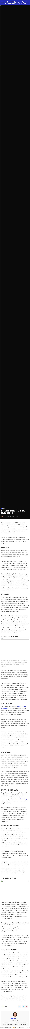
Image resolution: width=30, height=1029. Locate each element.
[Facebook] (19, 1006)
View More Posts (15, 1020)
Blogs (3, 508)
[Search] (27, 2)
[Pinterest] (26, 1006)
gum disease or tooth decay (19, 799)
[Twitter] (23, 1006)
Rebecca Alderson (7, 516)
